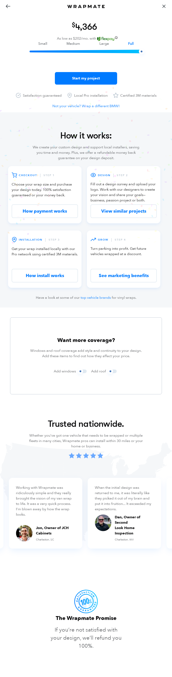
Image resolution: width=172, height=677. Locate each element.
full (131, 43)
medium (73, 43)
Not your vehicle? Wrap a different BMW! (86, 106)
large (104, 43)
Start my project (86, 78)
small (42, 43)
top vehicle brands (96, 297)
